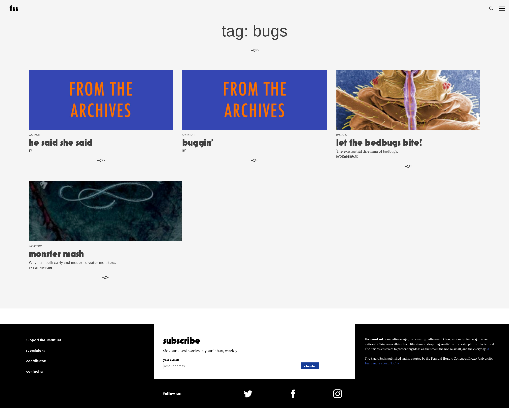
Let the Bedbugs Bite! (379, 142)
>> (488, 349)
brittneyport (42, 268)
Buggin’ (198, 142)
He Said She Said (60, 142)
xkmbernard (349, 156)
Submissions (35, 350)
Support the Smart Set (43, 340)
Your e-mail (171, 360)
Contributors (36, 360)
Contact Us (35, 371)
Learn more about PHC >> (382, 363)
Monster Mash (56, 253)
